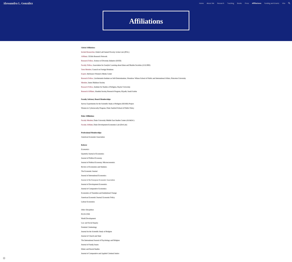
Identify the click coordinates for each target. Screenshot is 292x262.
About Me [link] (210, 3)
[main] (146, 20)
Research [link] (220, 3)
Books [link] (239, 3)
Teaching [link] (230, 3)
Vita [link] (283, 3)
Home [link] (201, 3)
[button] (289, 3)
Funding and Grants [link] (271, 3)
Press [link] (247, 3)
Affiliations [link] (256, 3)
